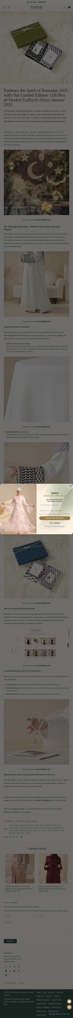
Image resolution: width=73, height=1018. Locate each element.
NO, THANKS (55, 523)
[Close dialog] (70, 486)
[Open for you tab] (69, 1007)
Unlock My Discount (55, 518)
